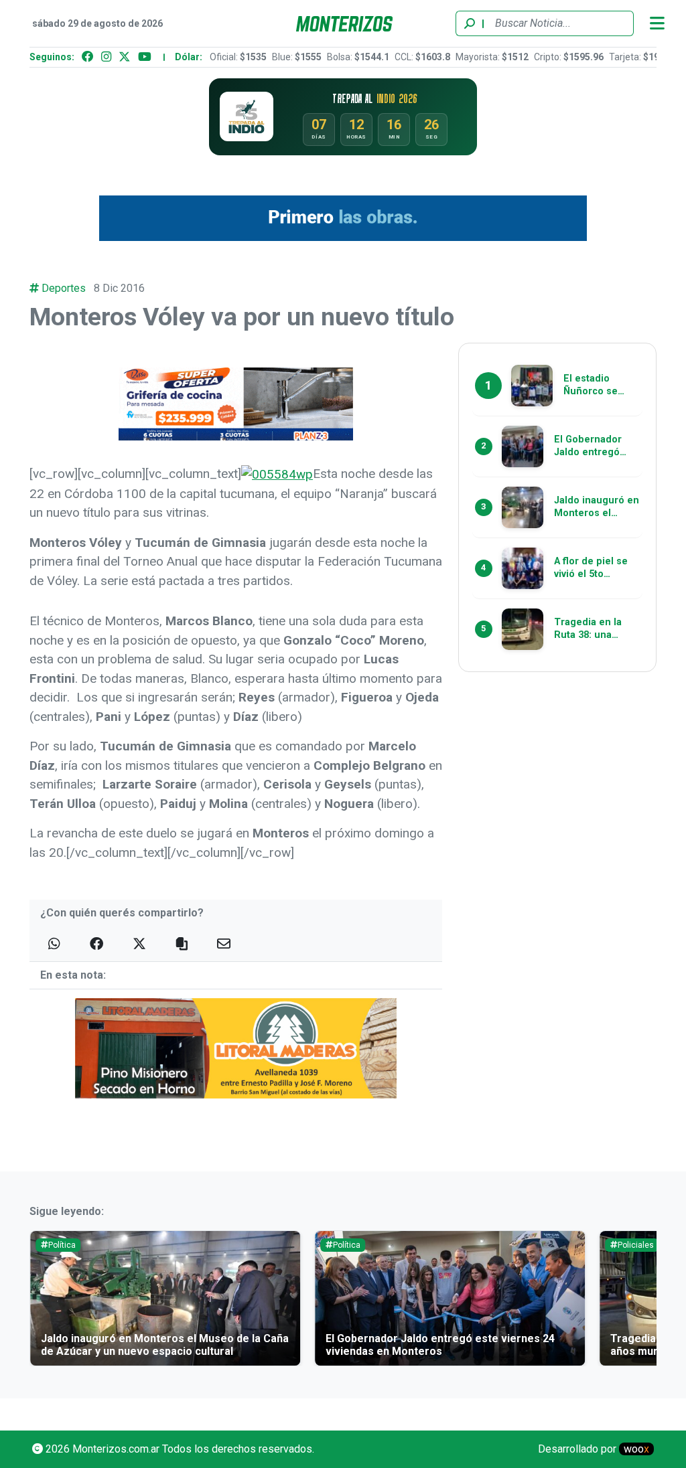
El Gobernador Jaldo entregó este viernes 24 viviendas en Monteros (440, 1345)
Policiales (636, 1245)
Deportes (64, 288)
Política (62, 1245)
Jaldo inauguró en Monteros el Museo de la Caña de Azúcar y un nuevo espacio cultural (165, 1345)
